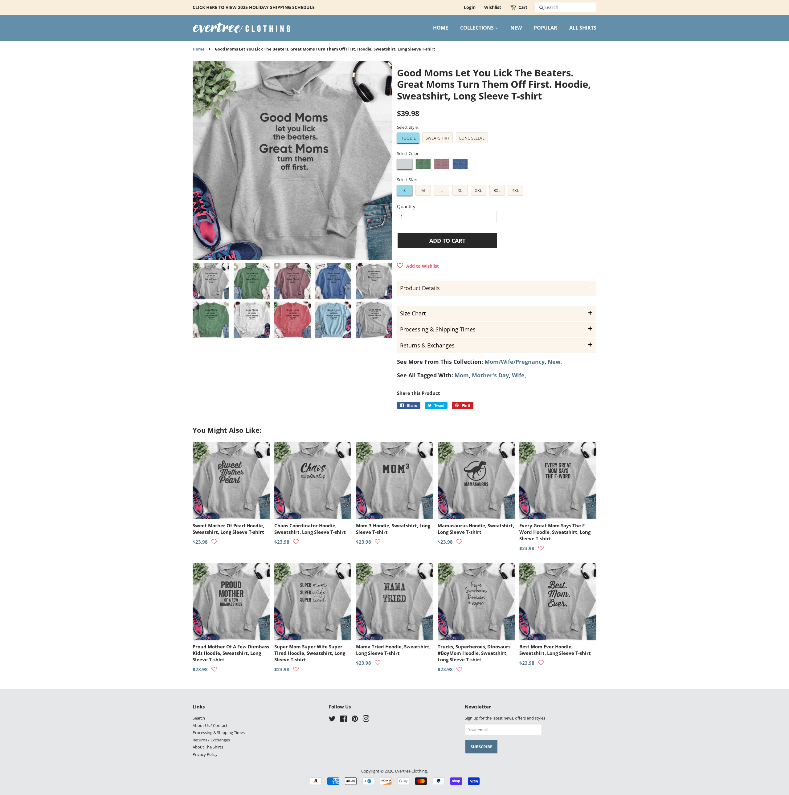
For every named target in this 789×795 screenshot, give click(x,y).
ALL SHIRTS (582, 27)
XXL (478, 190)
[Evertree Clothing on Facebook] (343, 720)
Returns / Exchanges (211, 740)
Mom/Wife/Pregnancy (514, 361)
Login (470, 7)
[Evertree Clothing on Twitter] (332, 720)
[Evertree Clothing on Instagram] (365, 720)
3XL (497, 190)
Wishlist (492, 7)
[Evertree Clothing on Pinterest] (354, 720)
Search (199, 718)
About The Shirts (208, 747)
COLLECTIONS (477, 27)
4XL (515, 190)
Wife (518, 375)
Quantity (406, 206)
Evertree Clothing (411, 771)
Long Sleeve (471, 138)
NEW (516, 27)
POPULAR (545, 27)
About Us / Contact (210, 725)
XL (460, 190)
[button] (418, 266)
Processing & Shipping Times (219, 732)
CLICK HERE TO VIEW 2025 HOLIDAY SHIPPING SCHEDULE (254, 7)
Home (199, 49)
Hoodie (408, 138)
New (554, 361)
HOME (440, 27)
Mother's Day (490, 375)
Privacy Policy (205, 754)
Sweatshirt (437, 138)
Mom (462, 375)
